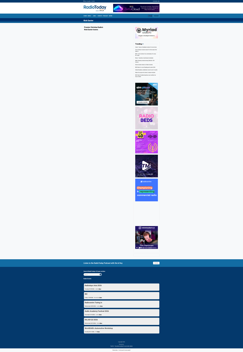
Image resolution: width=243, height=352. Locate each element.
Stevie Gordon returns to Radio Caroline (144, 64)
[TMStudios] (146, 166)
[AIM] (146, 94)
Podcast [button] (156, 263)
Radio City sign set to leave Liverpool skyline (145, 72)
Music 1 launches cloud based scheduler (144, 58)
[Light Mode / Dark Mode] (149, 16)
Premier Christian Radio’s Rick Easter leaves (93, 28)
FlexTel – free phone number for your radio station (121, 346)
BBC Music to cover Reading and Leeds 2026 (145, 67)
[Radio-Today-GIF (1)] (146, 189)
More (100, 289)
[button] (156, 16)
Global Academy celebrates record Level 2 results (146, 69)
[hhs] (146, 118)
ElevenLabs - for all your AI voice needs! (121, 350)
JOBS (158, 1)
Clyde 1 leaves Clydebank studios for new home (146, 47)
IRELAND (155, 1)
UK (153, 1)
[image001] (146, 142)
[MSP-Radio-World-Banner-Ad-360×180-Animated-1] (146, 32)
